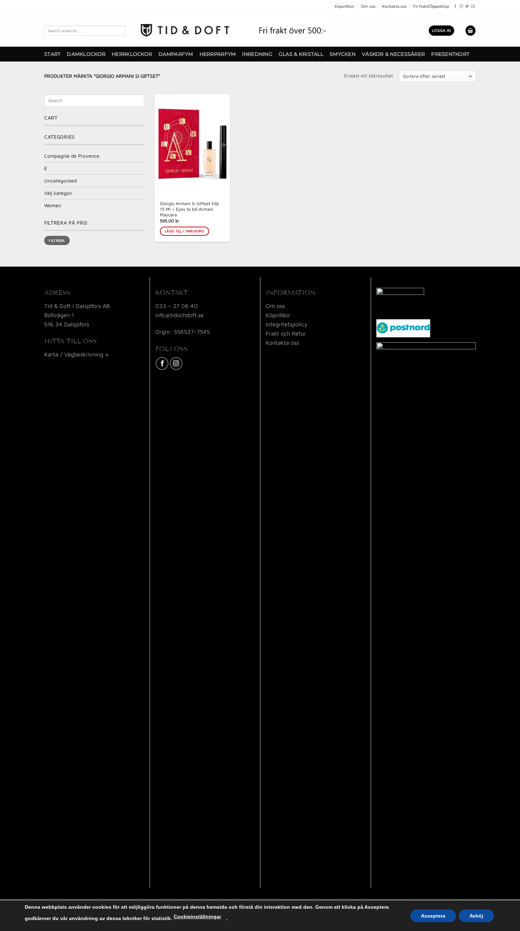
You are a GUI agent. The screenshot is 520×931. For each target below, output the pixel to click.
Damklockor (86, 54)
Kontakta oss (394, 6)
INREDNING (257, 54)
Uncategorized (60, 181)
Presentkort (450, 54)
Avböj (476, 916)
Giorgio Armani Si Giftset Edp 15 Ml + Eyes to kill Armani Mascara (189, 209)
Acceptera (433, 916)
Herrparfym (218, 54)
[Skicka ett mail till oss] (473, 6)
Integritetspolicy (286, 324)
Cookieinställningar (197, 916)
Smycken (343, 54)
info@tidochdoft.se (179, 315)
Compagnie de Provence (71, 156)
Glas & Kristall (301, 54)
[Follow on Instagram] (461, 6)
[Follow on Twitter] (467, 6)
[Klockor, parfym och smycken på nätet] (233, 30)
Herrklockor (132, 54)
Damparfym (175, 54)
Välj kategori (58, 193)
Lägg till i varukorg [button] (184, 231)
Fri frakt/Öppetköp (431, 6)
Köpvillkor (344, 6)
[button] (441, 30)
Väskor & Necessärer (393, 54)
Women (52, 205)
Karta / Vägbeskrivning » (76, 354)
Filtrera (57, 240)
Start (52, 54)
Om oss (368, 6)
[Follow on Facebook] (455, 6)
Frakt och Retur (286, 333)
